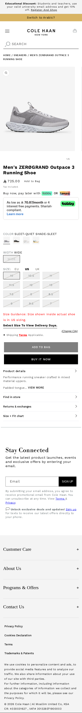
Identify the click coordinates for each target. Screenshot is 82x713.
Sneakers (21, 55)
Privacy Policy (13, 626)
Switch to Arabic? (41, 17)
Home (7, 55)
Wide (14, 260)
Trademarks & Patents (19, 653)
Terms (23, 335)
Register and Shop (44, 9)
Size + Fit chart (13, 416)
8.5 (51, 294)
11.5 (11, 285)
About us (41, 568)
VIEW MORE (36, 387)
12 (31, 285)
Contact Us (41, 606)
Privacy (10, 502)
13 (51, 285)
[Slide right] (77, 159)
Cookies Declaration (18, 635)
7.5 (11, 294)
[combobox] (41, 44)
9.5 (31, 303)
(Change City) (70, 331)
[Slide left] (58, 159)
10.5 (31, 275)
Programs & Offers (41, 587)
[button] (7, 31)
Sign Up (67, 481)
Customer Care (41, 549)
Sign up (71, 509)
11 (51, 275)
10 (11, 275)
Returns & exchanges (17, 406)
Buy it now (41, 359)
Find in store (11, 397)
